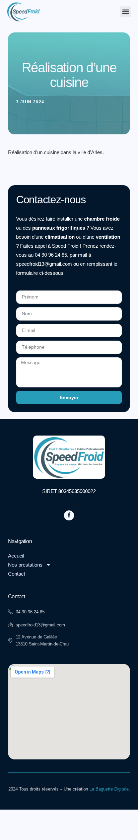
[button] (125, 11)
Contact (16, 574)
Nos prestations (25, 565)
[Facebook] (69, 515)
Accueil (16, 556)
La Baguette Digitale (109, 789)
